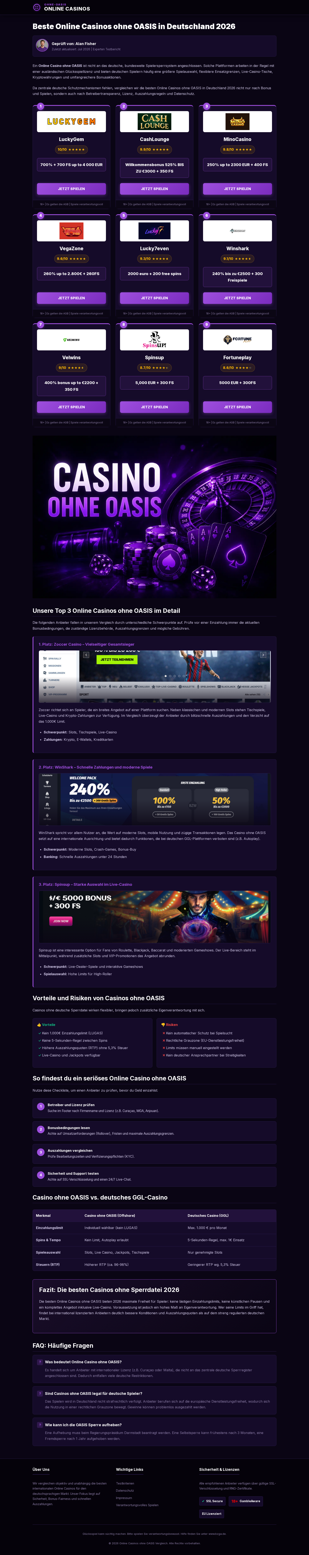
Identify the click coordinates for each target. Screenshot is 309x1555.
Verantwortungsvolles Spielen (137, 1505)
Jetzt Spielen (71, 189)
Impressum (124, 1498)
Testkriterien (125, 1483)
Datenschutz (125, 1490)
